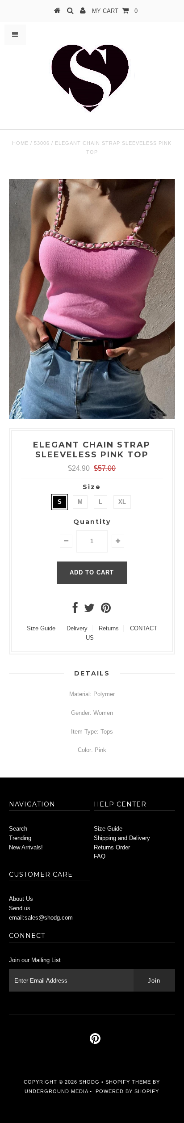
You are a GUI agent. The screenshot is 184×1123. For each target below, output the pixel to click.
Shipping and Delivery (122, 838)
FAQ (99, 856)
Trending (20, 838)
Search (18, 828)
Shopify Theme (128, 1082)
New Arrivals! (26, 847)
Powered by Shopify (127, 1091)
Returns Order (112, 847)
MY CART (115, 11)
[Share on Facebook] (75, 610)
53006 (42, 143)
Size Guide (41, 628)
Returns (109, 628)
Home (20, 143)
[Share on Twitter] (89, 610)
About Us (21, 898)
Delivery (77, 628)
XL (122, 501)
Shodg (89, 1082)
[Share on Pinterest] (106, 610)
